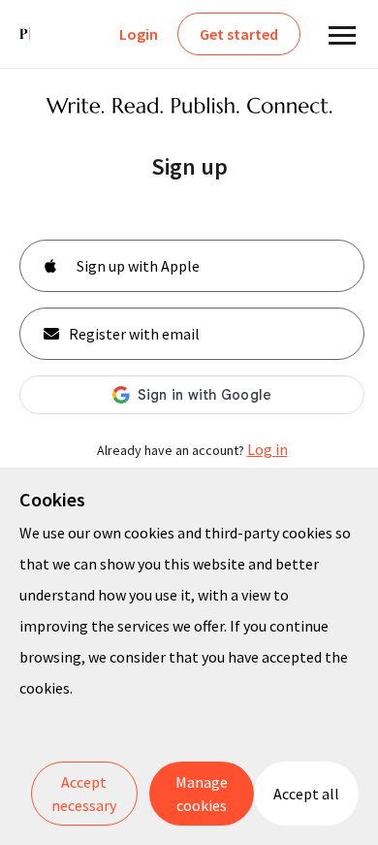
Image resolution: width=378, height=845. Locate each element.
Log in (267, 449)
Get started (239, 34)
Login (138, 34)
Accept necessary (83, 793)
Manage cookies (201, 793)
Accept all (306, 793)
